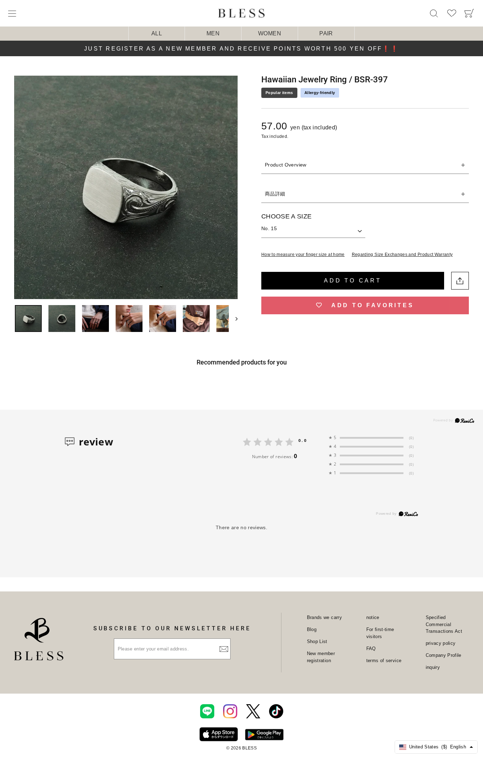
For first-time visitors (380, 633)
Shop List (317, 641)
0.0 (302, 440)
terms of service (384, 660)
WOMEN (269, 33)
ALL (156, 33)
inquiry (433, 667)
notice (372, 617)
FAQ (371, 648)
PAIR (326, 33)
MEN (213, 33)
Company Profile (443, 655)
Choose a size (286, 216)
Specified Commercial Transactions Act (444, 624)
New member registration (321, 657)
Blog (311, 629)
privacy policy (441, 643)
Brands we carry (324, 617)
